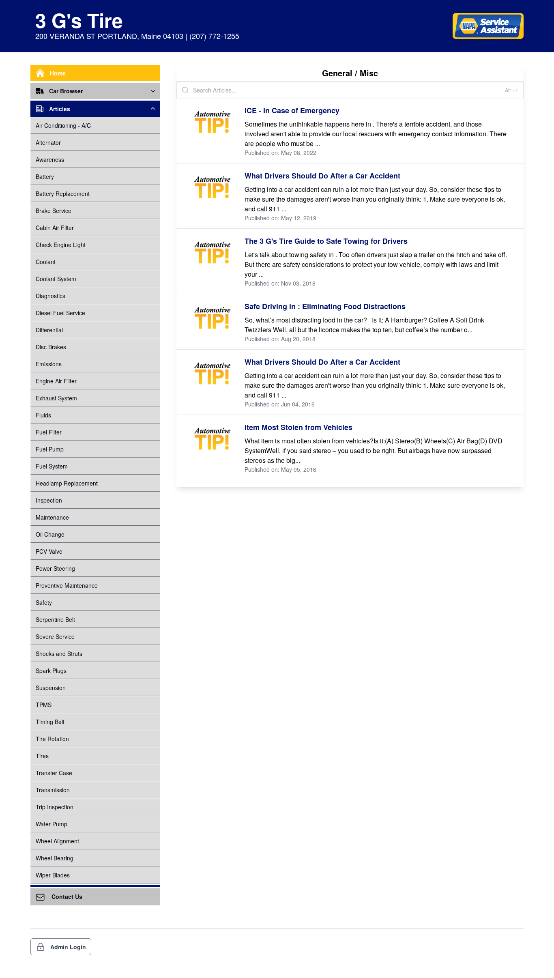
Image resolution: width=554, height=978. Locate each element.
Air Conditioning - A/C (63, 125)
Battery (45, 176)
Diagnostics (50, 296)
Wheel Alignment (57, 841)
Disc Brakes (51, 347)
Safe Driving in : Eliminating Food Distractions (325, 306)
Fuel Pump (50, 449)
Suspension (51, 688)
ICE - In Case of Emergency (292, 110)
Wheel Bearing (54, 858)
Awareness (50, 159)
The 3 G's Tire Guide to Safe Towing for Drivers (326, 241)
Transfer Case (54, 773)
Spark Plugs (51, 670)
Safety (44, 602)
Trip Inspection (54, 807)
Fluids (43, 415)
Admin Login (68, 947)
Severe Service (55, 636)
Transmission (53, 790)
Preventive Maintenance (67, 585)
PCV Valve (49, 551)
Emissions (49, 364)
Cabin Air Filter (55, 228)
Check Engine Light (61, 245)
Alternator (48, 142)
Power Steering (55, 568)
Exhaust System (56, 398)
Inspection (49, 500)
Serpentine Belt (55, 619)
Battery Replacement (63, 193)
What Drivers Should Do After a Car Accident (322, 175)
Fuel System (52, 466)
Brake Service (53, 210)
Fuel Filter (49, 432)
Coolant (46, 262)
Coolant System (56, 279)
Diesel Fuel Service (60, 313)
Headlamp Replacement (67, 483)
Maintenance (52, 517)
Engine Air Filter (56, 381)
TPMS (44, 705)
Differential (49, 330)
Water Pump (51, 824)
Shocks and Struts (59, 653)
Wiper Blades (53, 875)
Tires (42, 756)
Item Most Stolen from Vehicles (298, 427)
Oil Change (50, 534)
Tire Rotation (52, 739)
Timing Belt (50, 722)
